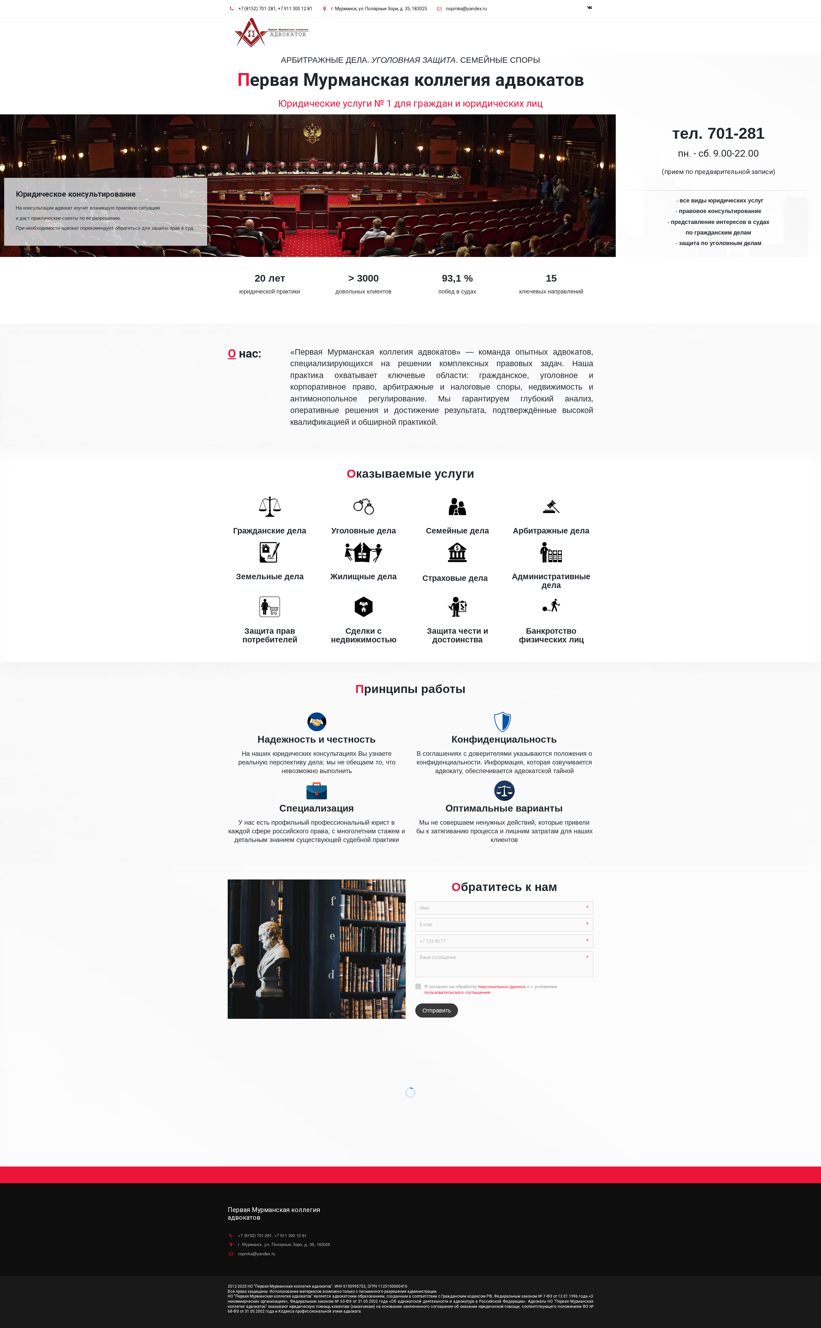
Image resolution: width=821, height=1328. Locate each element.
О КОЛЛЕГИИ (503, 29)
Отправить (436, 1010)
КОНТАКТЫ (558, 29)
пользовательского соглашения (457, 992)
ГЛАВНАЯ (473, 29)
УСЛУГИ (531, 29)
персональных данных (502, 986)
